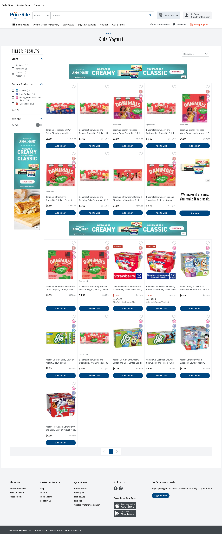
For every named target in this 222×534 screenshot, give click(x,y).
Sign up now (160, 495)
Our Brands (118, 24)
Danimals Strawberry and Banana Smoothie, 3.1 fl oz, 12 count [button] (93, 131)
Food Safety (46, 496)
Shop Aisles (22, 24)
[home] (20, 15)
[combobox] (41, 15)
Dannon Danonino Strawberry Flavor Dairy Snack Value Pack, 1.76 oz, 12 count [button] (127, 288)
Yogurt (109, 32)
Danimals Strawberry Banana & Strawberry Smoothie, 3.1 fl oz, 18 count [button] (127, 198)
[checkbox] (13, 125)
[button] (177, 14)
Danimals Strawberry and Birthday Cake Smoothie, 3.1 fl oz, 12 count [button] (93, 198)
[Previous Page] (104, 451)
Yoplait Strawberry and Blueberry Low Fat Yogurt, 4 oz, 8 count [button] (193, 361)
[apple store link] (125, 508)
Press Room (16, 496)
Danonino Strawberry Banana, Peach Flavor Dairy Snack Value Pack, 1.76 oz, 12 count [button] (161, 288)
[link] (160, 24)
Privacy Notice (41, 530)
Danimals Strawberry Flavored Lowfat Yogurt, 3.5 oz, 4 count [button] (60, 288)
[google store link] (125, 515)
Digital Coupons (87, 24)
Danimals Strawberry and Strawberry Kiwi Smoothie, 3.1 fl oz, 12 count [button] (93, 361)
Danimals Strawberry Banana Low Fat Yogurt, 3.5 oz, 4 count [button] (94, 288)
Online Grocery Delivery (46, 24)
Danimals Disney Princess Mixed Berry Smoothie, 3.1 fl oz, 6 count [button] (126, 131)
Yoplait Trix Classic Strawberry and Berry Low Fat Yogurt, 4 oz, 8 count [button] (61, 428)
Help (42, 488)
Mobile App (79, 496)
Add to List (60, 145)
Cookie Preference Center (87, 504)
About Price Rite (18, 488)
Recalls (43, 492)
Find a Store (7, 5)
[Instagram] (121, 489)
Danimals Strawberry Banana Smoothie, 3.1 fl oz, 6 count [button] (160, 198)
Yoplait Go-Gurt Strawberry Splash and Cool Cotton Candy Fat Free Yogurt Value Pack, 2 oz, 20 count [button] (127, 361)
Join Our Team (23, 5)
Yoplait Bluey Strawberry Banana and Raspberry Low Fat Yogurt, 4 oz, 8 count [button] (194, 288)
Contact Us (39, 5)
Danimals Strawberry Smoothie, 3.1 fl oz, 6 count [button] (59, 198)
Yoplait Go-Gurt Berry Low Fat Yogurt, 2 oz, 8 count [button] (60, 361)
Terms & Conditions (73, 530)
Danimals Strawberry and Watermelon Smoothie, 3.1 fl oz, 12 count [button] (160, 131)
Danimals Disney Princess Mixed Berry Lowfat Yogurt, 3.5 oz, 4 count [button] (194, 131)
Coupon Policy (56, 530)
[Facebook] (116, 489)
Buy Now (194, 213)
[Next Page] (118, 451)
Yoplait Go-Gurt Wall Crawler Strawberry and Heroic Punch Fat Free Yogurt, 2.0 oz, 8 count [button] (161, 361)
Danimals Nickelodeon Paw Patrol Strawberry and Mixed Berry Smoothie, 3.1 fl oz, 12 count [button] (59, 131)
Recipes (104, 24)
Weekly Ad (68, 24)
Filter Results (25, 51)
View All (15, 110)
